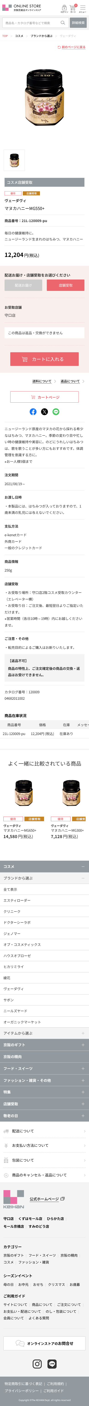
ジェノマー (12, 933)
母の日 (8, 1284)
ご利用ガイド (14, 1296)
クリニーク (12, 911)
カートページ (49, 397)
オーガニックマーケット (22, 1022)
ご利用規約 (55, 1383)
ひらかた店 (55, 1218)
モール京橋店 (13, 1226)
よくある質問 (39, 1317)
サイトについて (15, 1304)
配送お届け (23, 285)
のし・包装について (61, 1311)
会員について (13, 1317)
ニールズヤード (15, 1010)
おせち (38, 1284)
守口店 (8, 1218)
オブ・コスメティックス (22, 944)
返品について (70, 381)
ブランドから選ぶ (41, 36)
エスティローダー (17, 900)
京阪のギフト (13, 1255)
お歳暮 (75, 1284)
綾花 (6, 977)
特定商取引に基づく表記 (23, 1383)
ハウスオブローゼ (17, 955)
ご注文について (69, 1304)
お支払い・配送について (22, 1311)
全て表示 (10, 889)
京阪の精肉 (12, 1056)
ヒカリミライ (13, 966)
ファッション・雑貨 (33, 1262)
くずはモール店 (30, 1218)
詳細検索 (78, 22)
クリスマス (56, 1284)
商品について (42, 1304)
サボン (8, 999)
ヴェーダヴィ (68, 36)
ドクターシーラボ (17, 922)
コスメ (19, 36)
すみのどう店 (39, 1226)
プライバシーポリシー (22, 1390)
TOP (5, 36)
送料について (42, 381)
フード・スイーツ (42, 1255)
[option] (44, 97)
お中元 (23, 1284)
